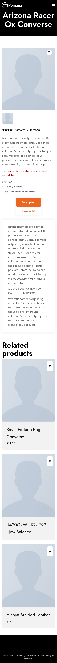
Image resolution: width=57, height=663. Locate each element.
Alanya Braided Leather (28, 615)
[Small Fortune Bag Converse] (28, 390)
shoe (25, 191)
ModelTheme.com (35, 655)
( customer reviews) (27, 129)
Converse (15, 191)
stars (32, 191)
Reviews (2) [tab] (28, 211)
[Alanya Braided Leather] (28, 575)
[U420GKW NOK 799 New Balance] (28, 485)
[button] (49, 52)
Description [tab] (28, 202)
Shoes (18, 186)
